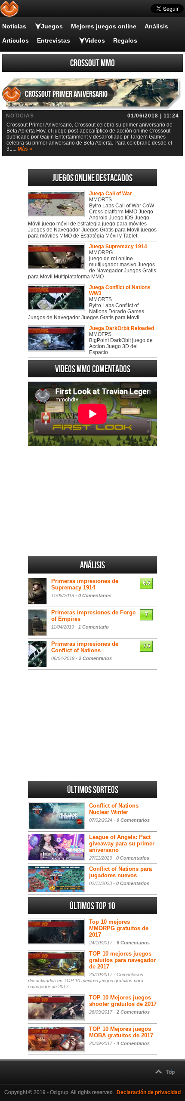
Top (170, 1072)
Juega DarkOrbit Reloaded (121, 328)
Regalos (125, 40)
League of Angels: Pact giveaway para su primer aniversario (121, 843)
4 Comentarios (133, 1043)
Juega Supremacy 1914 (118, 247)
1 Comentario (93, 626)
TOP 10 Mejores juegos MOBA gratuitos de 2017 (121, 1032)
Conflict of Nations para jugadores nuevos (120, 872)
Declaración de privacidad (149, 1092)
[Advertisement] (92, 501)
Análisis (156, 26)
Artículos (15, 40)
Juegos (52, 26)
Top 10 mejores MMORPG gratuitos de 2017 (118, 928)
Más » (25, 149)
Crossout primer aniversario (66, 94)
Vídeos (95, 40)
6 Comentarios (133, 942)
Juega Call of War (110, 194)
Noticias (14, 26)
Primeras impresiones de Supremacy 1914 (84, 584)
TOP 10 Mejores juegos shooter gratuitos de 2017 (123, 1000)
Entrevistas (53, 40)
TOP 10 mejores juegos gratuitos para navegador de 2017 (122, 960)
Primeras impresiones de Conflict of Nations (84, 647)
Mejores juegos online (103, 26)
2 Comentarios (95, 658)
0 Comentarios (94, 595)
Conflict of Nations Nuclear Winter (114, 808)
